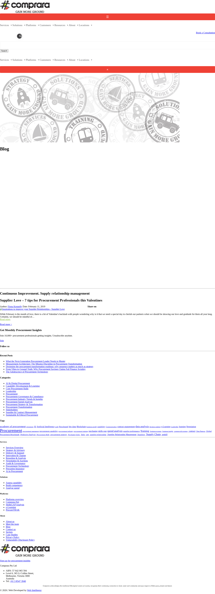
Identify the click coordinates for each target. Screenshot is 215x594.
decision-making (155, 427)
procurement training (81, 431)
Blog (8, 527)
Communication (111, 427)
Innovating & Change (16, 455)
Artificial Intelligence (46, 426)
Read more (5, 319)
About (72, 25)
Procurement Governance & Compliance (24, 396)
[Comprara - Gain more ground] (25, 12)
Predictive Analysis (28, 435)
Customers (45, 25)
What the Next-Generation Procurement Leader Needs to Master (35, 361)
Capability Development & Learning (23, 386)
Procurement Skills (42, 435)
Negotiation (191, 426)
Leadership (11, 391)
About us (10, 521)
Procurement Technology (17, 466)
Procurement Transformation (19, 407)
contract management (126, 426)
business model (91, 427)
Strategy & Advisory (15, 450)
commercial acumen (181, 431)
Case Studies (12, 534)
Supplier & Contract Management (21, 412)
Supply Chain (153, 434)
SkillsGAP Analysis (15, 504)
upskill (164, 434)
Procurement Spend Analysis (19, 402)
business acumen (155, 431)
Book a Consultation (205, 32)
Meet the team (12, 524)
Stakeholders (12, 409)
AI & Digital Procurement (18, 383)
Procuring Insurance (15, 468)
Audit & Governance (15, 463)
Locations (84, 25)
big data (72, 426)
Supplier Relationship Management (121, 434)
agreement (29, 427)
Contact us (11, 529)
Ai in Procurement (14, 471)
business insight (167, 431)
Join (2, 340)
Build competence (14, 485)
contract (191, 431)
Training (144, 431)
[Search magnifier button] (20, 36)
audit (57, 427)
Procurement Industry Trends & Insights (24, 399)
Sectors (9, 532)
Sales (83, 435)
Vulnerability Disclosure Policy (20, 540)
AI (35, 426)
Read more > (6, 324)
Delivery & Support (15, 453)
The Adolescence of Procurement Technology (27, 372)
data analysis (142, 426)
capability (101, 427)
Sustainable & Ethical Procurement (22, 415)
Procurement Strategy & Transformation (24, 404)
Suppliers (141, 435)
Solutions (17, 25)
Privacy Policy (12, 537)
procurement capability (48, 431)
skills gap (102, 431)
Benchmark (63, 427)
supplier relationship (98, 435)
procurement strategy (58, 435)
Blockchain (81, 426)
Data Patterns (200, 431)
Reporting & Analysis (16, 458)
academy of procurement (13, 426)
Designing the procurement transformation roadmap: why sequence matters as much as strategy (49, 366)
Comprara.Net (12, 502)
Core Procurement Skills (17, 388)
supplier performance (131, 431)
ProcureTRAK (13, 510)
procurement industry (66, 431)
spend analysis (115, 431)
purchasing (93, 431)
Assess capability (14, 482)
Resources (59, 25)
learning (182, 426)
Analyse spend (12, 488)
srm (87, 435)
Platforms (31, 25)
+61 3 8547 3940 (18, 581)
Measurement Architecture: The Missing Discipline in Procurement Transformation (44, 364)
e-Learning (165, 426)
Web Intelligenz (34, 590)
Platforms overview (15, 499)
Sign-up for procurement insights (15, 560)
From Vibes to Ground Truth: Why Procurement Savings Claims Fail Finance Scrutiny (46, 369)
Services (4, 25)
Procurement (12, 394)
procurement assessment (31, 431)
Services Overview (14, 447)
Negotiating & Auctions (17, 461)
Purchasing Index (74, 435)
